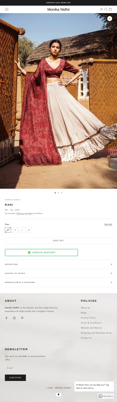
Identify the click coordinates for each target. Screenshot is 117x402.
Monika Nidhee (13, 199)
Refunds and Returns (91, 327)
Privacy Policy (88, 317)
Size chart (108, 224)
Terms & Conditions (91, 322)
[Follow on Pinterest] (22, 318)
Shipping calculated (24, 213)
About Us (85, 307)
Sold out (58, 240)
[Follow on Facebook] (6, 318)
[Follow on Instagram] (14, 318)
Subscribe (15, 377)
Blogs (84, 312)
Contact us (86, 337)
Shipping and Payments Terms (96, 332)
